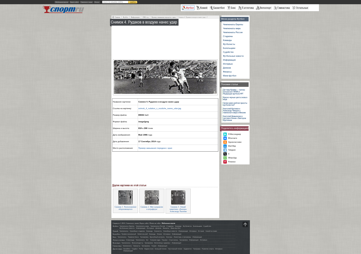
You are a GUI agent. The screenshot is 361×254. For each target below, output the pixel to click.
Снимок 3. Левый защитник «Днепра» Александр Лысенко (178, 209)
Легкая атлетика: (119, 240)
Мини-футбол (229, 75)
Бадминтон (188, 249)
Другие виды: (118, 249)
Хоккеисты (158, 231)
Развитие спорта (208, 249)
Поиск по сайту (155, 223)
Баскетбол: (117, 234)
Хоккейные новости (170, 231)
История (201, 231)
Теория (153, 246)
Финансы (227, 72)
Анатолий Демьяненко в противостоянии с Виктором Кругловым (234, 118)
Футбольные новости (233, 56)
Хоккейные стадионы (137, 231)
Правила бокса (133, 237)
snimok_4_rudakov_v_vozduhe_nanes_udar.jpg (159, 108)
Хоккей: (115, 231)
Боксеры (169, 237)
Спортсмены (173, 240)
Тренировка (144, 237)
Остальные (302, 7)
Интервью (228, 64)
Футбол (190, 7)
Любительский (142, 234)
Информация (229, 60)
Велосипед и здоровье (162, 243)
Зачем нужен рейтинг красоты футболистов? (235, 104)
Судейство (228, 52)
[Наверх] (245, 224)
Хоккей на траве (211, 231)
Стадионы (228, 36)
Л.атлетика (248, 7)
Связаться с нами (86, 2)
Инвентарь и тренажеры (182, 237)
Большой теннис (161, 249)
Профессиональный (128, 234)
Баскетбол (219, 7)
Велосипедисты (137, 243)
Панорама (196, 249)
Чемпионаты (123, 231)
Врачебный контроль (157, 237)
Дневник (227, 68)
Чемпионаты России (233, 32)
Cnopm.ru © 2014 (119, 223)
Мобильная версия (61, 2)
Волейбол (126, 249)
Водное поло (148, 249)
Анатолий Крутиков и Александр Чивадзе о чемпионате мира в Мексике (234, 111)
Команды (227, 40)
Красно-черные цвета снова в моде (235, 98)
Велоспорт (265, 7)
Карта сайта (74, 2)
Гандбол (134, 249)
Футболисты (229, 44)
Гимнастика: (117, 246)
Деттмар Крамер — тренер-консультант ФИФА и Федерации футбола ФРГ (234, 92)
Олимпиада (130, 240)
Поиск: (97, 2)
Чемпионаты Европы (233, 24)
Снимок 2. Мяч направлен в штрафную (152, 208)
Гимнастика (283, 7)
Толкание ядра (155, 240)
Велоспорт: (117, 243)
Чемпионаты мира (231, 28)
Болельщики (229, 48)
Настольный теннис (175, 249)
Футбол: (116, 226)
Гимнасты (136, 246)
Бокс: (115, 237)
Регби (141, 249)
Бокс (233, 7)
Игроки (159, 234)
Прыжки (164, 240)
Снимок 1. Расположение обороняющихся (125, 208)
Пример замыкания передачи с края (155, 148)
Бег (147, 240)
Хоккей (203, 7)
